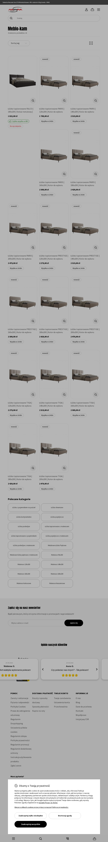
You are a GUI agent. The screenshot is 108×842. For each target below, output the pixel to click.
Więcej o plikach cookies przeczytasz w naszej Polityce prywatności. (41, 807)
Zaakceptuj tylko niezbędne (31, 815)
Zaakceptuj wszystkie (30, 824)
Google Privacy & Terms (48, 802)
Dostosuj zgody (65, 815)
